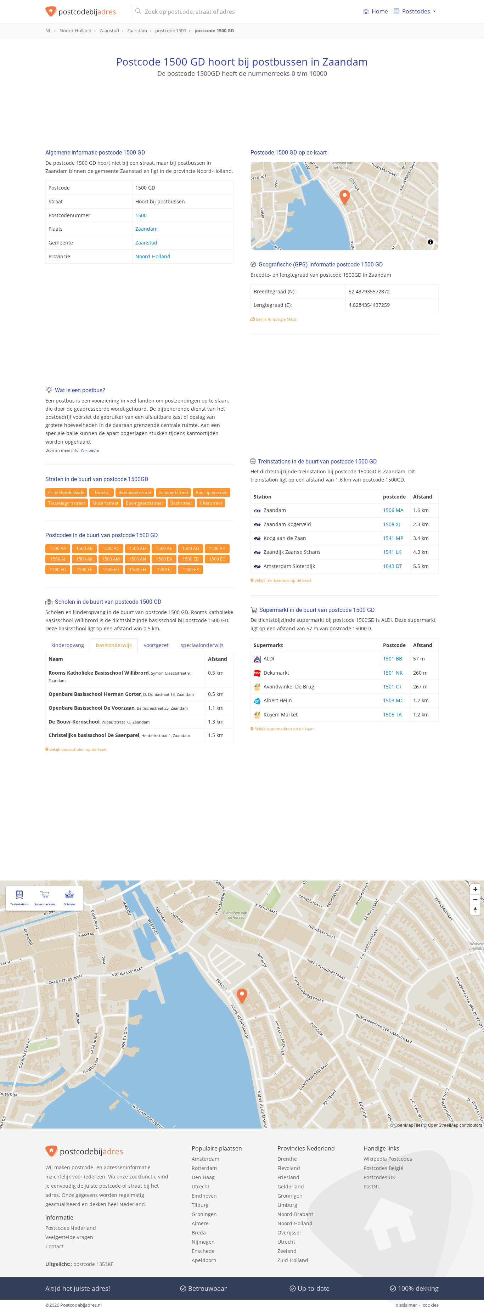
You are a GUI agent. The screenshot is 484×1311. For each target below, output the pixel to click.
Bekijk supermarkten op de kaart (283, 728)
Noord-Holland (152, 256)
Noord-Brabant (295, 1214)
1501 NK (393, 672)
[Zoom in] (475, 889)
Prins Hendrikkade (66, 492)
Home (380, 11)
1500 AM (111, 559)
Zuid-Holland (292, 1260)
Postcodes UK (379, 1177)
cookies (431, 1305)
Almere (200, 1223)
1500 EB (190, 559)
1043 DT (392, 566)
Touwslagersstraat (66, 503)
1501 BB (392, 658)
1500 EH (137, 570)
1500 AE (164, 548)
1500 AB (84, 548)
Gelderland (290, 1186)
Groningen (204, 1214)
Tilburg (200, 1205)
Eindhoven (204, 1195)
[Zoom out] (475, 899)
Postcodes (416, 11)
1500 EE (84, 570)
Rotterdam (204, 1168)
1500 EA (164, 559)
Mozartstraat (105, 503)
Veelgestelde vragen (69, 1237)
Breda (199, 1232)
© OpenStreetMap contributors (453, 1125)
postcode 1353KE (93, 1264)
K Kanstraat (210, 503)
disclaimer (406, 1305)
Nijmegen (203, 1241)
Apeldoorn (204, 1260)
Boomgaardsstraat (144, 503)
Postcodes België (383, 1168)
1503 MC (393, 700)
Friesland (288, 1177)
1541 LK (392, 551)
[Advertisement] (242, 110)
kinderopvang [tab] (67, 645)
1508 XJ (391, 524)
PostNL (372, 1186)
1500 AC (111, 548)
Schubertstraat (173, 492)
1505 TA (392, 714)
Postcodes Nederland (70, 1228)
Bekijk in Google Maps (276, 319)
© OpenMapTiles (406, 1125)
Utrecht (200, 1186)
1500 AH (217, 548)
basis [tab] (114, 645)
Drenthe (287, 1158)
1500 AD (137, 548)
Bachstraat (181, 503)
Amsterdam (205, 1158)
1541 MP (393, 538)
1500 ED (58, 570)
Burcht (101, 492)
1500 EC (217, 559)
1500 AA (58, 548)
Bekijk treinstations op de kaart (282, 580)
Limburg (287, 1205)
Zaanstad (146, 242)
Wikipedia (90, 450)
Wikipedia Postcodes (388, 1158)
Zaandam (146, 228)
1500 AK (84, 559)
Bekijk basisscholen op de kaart (77, 749)
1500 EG (111, 570)
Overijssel (289, 1232)
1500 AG (190, 548)
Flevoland (288, 1168)
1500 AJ (57, 559)
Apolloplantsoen (211, 492)
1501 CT (392, 686)
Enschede (203, 1251)
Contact (54, 1246)
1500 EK (191, 570)
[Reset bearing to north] (475, 910)
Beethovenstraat (134, 492)
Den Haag (203, 1177)
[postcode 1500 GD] (85, 12)
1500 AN (137, 559)
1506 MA (393, 510)
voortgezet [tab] (156, 645)
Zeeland (287, 1251)
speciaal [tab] (202, 645)
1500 (141, 215)
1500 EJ (164, 570)
